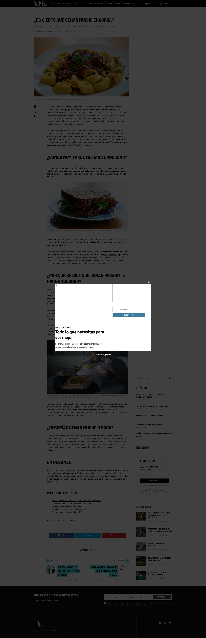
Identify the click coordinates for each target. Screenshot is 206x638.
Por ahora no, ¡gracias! (103, 355)
